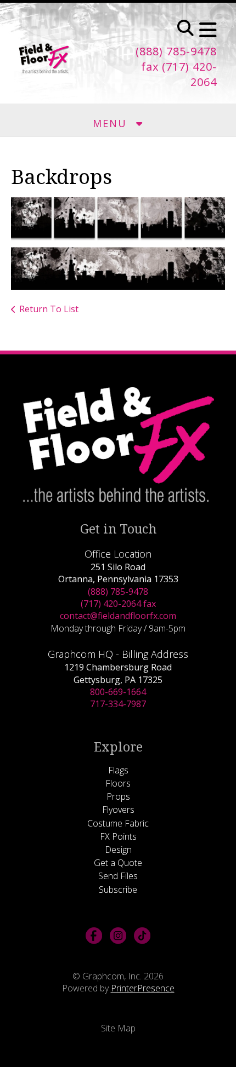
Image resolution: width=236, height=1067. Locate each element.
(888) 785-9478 (118, 592)
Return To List (48, 309)
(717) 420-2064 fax (118, 604)
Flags (118, 770)
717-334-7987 (118, 704)
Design (118, 850)
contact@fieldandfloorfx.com (118, 616)
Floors (118, 783)
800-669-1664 (118, 692)
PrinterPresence (143, 988)
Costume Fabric (118, 823)
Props (118, 796)
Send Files (118, 876)
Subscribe (118, 890)
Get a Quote (118, 863)
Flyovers (118, 810)
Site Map (118, 1028)
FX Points (118, 836)
